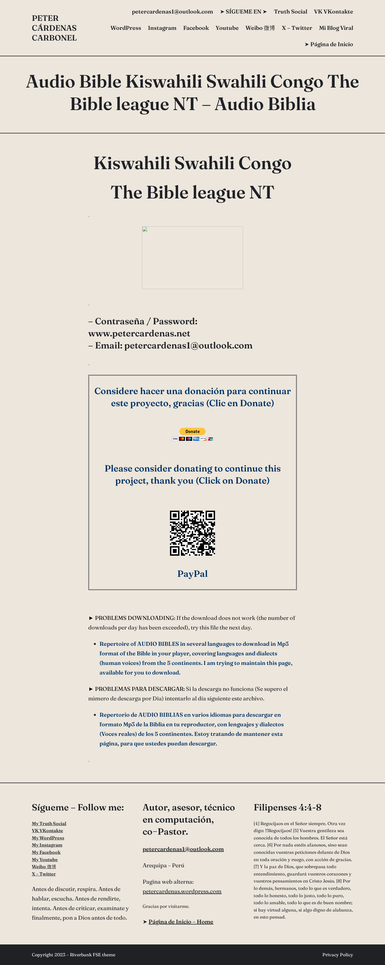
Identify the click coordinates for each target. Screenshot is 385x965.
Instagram (162, 27)
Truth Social (290, 11)
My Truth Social (49, 823)
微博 (260, 27)
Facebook (196, 27)
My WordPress (48, 838)
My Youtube (45, 859)
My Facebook (46, 852)
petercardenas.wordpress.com (182, 891)
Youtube (227, 27)
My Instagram (47, 845)
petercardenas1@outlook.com (183, 848)
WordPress (125, 27)
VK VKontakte (333, 11)
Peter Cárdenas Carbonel (54, 28)
